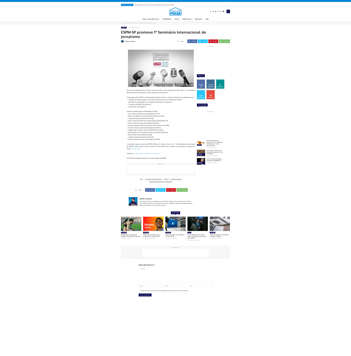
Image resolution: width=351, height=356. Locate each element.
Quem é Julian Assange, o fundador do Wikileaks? (214, 159)
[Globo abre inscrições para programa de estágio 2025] (153, 224)
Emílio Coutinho (130, 41)
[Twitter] (221, 11)
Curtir (201, 80)
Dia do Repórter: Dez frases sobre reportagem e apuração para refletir (196, 236)
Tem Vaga (124, 232)
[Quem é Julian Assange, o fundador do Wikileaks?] (201, 161)
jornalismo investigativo (176, 179)
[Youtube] (223, 11)
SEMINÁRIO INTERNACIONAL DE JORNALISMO (161, 182)
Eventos (126, 23)
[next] (229, 5)
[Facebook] (210, 11)
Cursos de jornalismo (199, 154)
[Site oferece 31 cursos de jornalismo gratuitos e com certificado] (201, 153)
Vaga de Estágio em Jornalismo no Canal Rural (175, 235)
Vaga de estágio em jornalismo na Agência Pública (150, 5)
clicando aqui (135, 149)
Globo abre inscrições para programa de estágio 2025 (151, 235)
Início (122, 23)
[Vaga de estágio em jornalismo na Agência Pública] (220, 224)
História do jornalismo (200, 163)
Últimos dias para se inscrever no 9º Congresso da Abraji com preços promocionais (215, 143)
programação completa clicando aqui (146, 153)
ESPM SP (166, 179)
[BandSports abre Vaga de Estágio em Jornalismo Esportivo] (131, 224)
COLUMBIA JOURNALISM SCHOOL (153, 179)
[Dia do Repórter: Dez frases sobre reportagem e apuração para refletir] (197, 224)
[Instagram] (213, 11)
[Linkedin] (215, 11)
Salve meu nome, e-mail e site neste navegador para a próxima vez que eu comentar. (164, 290)
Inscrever (210, 90)
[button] (228, 11)
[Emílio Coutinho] (122, 41)
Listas (189, 232)
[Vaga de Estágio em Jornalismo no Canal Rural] (175, 224)
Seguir (210, 80)
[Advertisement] (161, 169)
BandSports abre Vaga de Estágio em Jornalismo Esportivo (131, 235)
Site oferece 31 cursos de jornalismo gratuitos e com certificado (215, 152)
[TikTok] (218, 11)
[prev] (226, 5)
